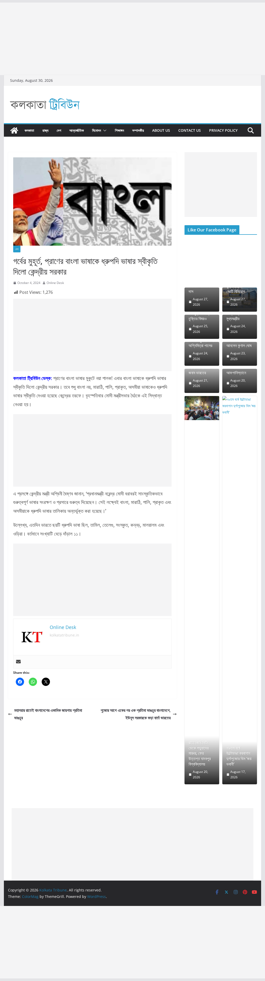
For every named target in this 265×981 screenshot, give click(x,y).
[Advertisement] (132, 39)
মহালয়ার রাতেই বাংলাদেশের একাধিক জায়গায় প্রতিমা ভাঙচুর (48, 714)
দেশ (59, 130)
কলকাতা (29, 130)
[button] (104, 130)
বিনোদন (96, 130)
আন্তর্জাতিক (76, 130)
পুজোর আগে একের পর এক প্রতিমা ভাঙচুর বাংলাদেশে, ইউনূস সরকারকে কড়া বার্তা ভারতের (136, 714)
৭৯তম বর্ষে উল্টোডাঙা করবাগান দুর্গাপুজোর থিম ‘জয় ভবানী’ (239, 756)
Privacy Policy (223, 130)
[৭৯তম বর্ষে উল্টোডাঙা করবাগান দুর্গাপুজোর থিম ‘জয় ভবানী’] (239, 590)
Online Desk (55, 283)
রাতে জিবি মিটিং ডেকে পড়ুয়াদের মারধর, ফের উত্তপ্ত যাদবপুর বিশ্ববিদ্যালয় (200, 753)
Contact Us (189, 130)
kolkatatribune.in (64, 635)
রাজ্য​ (45, 130)
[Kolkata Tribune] (14, 130)
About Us (161, 130)
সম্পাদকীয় (138, 130)
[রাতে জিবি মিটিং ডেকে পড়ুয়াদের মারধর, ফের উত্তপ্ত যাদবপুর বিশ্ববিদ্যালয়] (202, 408)
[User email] (18, 661)
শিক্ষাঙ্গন (119, 130)
